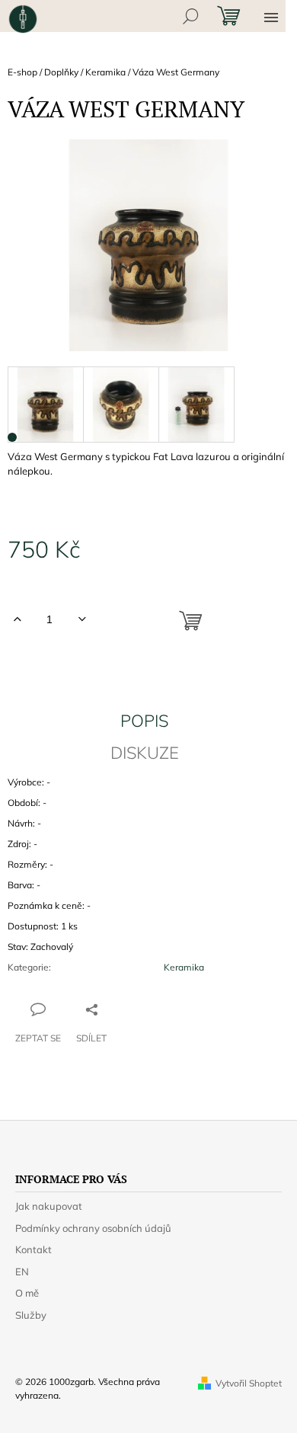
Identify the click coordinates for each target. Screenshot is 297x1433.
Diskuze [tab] (144, 753)
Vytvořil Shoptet (249, 1383)
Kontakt (33, 1249)
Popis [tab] (144, 721)
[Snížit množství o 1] (81, 619)
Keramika (184, 967)
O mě (27, 1293)
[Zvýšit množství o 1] (17, 619)
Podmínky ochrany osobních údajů (93, 1228)
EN (22, 1271)
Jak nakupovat (48, 1206)
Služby (30, 1315)
